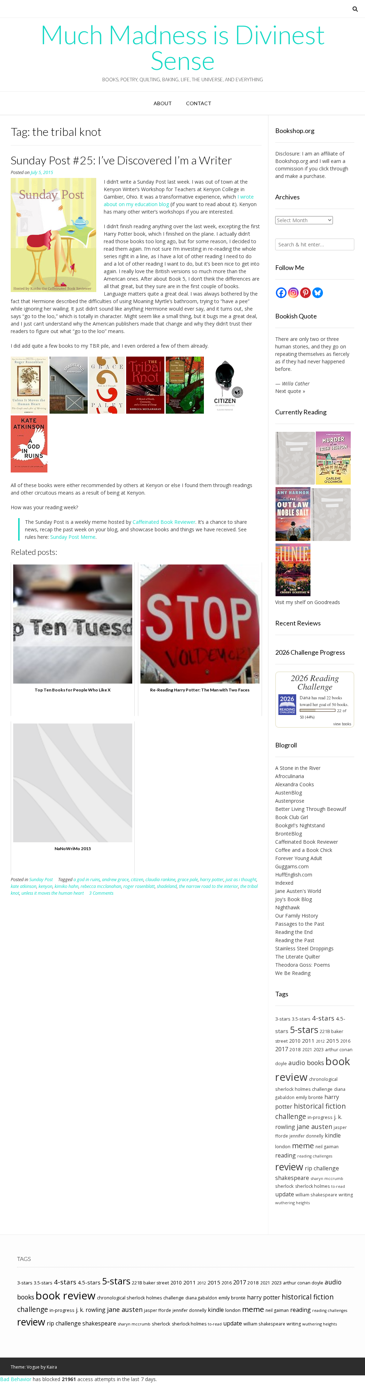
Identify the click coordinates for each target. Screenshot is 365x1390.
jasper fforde (157, 1310)
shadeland (167, 886)
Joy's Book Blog (293, 899)
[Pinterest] (305, 292)
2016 (345, 1041)
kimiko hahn (66, 886)
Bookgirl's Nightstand (300, 825)
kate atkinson (23, 886)
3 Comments (101, 893)
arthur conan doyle (303, 1283)
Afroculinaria (289, 776)
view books (342, 723)
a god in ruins (86, 880)
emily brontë (309, 1097)
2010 (294, 1040)
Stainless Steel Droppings (304, 948)
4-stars (323, 1018)
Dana (305, 698)
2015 (332, 1040)
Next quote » (290, 391)
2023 (319, 1049)
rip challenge (322, 1168)
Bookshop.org (291, 161)
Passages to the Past (299, 923)
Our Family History (296, 915)
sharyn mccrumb (326, 1178)
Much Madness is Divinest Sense (182, 47)
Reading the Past (294, 940)
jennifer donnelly (306, 1136)
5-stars (304, 1029)
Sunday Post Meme (73, 536)
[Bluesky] (317, 292)
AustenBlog (288, 792)
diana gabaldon (201, 1297)
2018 (295, 1049)
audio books (306, 1062)
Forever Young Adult (298, 858)
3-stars (283, 1019)
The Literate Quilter (297, 956)
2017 (281, 1049)
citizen (137, 880)
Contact (198, 103)
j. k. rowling (91, 1310)
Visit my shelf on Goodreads (307, 602)
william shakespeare (316, 1194)
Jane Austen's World (298, 891)
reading (285, 1155)
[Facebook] (281, 292)
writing (346, 1195)
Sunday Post (41, 880)
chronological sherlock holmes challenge (140, 1297)
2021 (307, 1049)
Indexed (284, 882)
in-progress (320, 1117)
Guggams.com (292, 866)
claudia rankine (160, 880)
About (163, 103)
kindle (333, 1135)
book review (66, 1295)
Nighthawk (287, 907)
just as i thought (241, 880)
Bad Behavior (15, 1379)
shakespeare (292, 1178)
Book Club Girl (291, 817)
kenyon (45, 886)
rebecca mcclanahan (101, 886)
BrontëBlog (288, 833)
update (284, 1194)
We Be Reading (292, 973)
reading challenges (314, 1156)
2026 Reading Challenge (315, 682)
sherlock (284, 1186)
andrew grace (115, 880)
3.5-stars (301, 1019)
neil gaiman (327, 1147)
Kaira (52, 1367)
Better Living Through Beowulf (310, 809)
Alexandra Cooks (294, 784)
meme (303, 1145)
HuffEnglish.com (293, 874)
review (289, 1166)
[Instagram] (293, 292)
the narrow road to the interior (208, 886)
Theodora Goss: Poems (302, 964)
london (283, 1146)
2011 (308, 1040)
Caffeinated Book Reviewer (164, 521)
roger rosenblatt (139, 886)
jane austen (314, 1126)
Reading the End (294, 932)
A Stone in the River (297, 768)
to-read (338, 1186)
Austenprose (289, 800)
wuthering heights (292, 1202)
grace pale (188, 880)
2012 (320, 1041)
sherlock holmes (312, 1186)
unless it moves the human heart (52, 893)
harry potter (211, 880)
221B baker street (150, 1283)
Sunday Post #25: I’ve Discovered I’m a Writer (121, 160)
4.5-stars (89, 1282)
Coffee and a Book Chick (303, 850)
